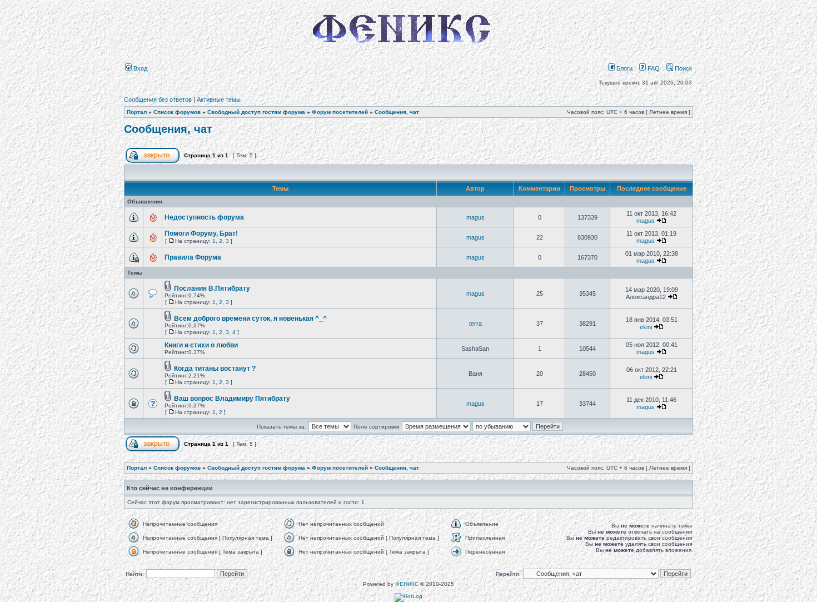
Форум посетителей (340, 112)
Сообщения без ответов (158, 99)
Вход (139, 68)
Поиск (682, 68)
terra (475, 323)
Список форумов (177, 112)
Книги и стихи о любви (201, 345)
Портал (137, 112)
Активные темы (219, 99)
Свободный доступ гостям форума (256, 112)
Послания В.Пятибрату (212, 288)
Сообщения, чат (397, 112)
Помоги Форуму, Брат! (201, 233)
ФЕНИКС (407, 584)
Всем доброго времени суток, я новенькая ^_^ (250, 318)
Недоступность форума (204, 217)
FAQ (653, 68)
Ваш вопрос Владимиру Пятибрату (232, 398)
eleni (646, 327)
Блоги (623, 68)
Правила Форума (193, 257)
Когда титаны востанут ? (215, 368)
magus (475, 217)
